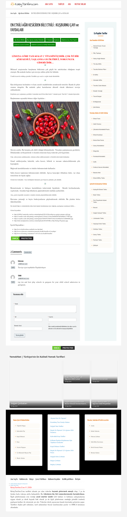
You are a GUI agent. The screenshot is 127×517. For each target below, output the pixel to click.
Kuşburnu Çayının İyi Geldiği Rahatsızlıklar (43, 44)
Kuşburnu (56, 40)
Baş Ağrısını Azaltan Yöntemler (35, 40)
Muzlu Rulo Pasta (97, 140)
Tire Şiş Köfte (96, 64)
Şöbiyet (94, 245)
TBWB (19, 276)
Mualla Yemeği (96, 91)
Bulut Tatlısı (95, 195)
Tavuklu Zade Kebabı (98, 85)
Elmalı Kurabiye (96, 135)
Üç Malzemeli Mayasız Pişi (23, 453)
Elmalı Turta (95, 118)
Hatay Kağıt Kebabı (98, 58)
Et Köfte (94, 75)
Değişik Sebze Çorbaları (57, 456)
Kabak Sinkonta (94, 431)
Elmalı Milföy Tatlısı (98, 178)
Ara (69, 4)
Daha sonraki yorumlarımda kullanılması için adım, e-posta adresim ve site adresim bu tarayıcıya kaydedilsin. (62, 327)
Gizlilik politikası (67, 479)
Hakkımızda (23, 479)
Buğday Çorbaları (55, 464)
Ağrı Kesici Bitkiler (23, 13)
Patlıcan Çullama (94, 436)
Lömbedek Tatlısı (97, 218)
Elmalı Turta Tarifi (14, 485)
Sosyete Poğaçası (20, 447)
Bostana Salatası (94, 453)
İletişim (77, 479)
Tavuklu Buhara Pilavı (98, 69)
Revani (94, 207)
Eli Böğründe (96, 102)
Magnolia (95, 151)
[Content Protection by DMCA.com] (22, 240)
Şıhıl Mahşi (95, 107)
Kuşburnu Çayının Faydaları (21, 44)
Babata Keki (96, 172)
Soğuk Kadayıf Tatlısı (98, 213)
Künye (31, 479)
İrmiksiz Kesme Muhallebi (100, 167)
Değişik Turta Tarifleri (56, 426)
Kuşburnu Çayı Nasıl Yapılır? (69, 40)
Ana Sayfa (49, 4)
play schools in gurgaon (41, 282)
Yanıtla (13, 267)
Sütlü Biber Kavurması (96, 442)
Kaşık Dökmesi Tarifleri (57, 446)
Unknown (21, 261)
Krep (17, 442)
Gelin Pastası (96, 124)
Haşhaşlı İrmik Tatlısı (98, 224)
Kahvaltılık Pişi (20, 431)
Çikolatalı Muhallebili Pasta (100, 129)
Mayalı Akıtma (20, 458)
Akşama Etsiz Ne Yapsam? (58, 418)
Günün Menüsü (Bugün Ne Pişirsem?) (19, 483)
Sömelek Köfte (96, 80)
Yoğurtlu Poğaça (20, 426)
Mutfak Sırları (80, 4)
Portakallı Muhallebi (98, 156)
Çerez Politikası (40, 479)
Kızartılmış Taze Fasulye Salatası (60, 422)
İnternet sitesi (18, 325)
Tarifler (61, 4)
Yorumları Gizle (28, 252)
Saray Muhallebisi (97, 145)
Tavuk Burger (96, 96)
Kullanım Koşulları (54, 479)
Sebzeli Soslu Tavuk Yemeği (98, 47)
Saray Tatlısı (96, 234)
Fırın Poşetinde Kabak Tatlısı (99, 201)
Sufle (93, 162)
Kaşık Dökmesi (20, 436)
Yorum (16, 304)
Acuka (91, 426)
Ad (15, 317)
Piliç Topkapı (96, 53)
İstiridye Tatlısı (96, 229)
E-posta (50, 317)
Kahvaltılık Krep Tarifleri (57, 436)
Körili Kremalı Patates (96, 447)
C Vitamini (49, 40)
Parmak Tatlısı (96, 240)
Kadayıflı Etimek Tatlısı (99, 189)
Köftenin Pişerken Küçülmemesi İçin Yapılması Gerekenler (61, 441)
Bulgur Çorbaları (55, 461)
